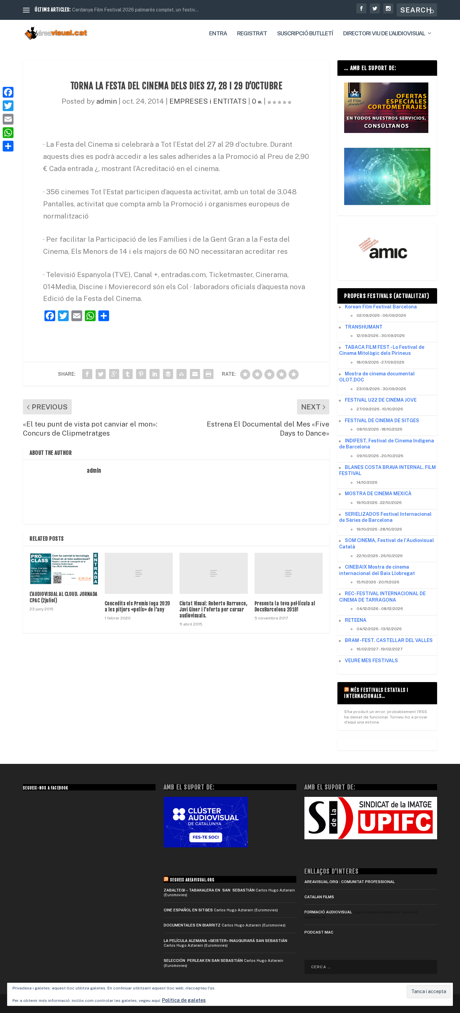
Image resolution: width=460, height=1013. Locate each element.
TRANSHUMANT (364, 327)
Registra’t (252, 34)
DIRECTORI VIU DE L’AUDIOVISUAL (384, 34)
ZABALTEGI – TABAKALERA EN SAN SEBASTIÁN (209, 890)
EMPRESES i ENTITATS (208, 101)
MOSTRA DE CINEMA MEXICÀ (378, 493)
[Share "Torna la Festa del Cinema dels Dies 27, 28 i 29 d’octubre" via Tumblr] (127, 374)
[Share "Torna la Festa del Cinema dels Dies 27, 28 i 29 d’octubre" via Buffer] (168, 374)
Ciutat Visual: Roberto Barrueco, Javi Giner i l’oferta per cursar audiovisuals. (213, 609)
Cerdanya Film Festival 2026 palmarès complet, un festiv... (135, 9)
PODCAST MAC (318, 932)
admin (106, 101)
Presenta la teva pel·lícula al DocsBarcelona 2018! (285, 606)
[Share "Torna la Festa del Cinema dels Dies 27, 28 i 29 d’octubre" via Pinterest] (141, 374)
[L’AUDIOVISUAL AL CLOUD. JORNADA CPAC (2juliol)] (64, 568)
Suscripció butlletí (305, 34)
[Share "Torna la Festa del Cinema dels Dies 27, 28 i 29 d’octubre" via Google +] (114, 374)
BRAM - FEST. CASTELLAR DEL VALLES (389, 640)
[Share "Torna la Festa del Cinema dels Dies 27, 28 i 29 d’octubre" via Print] (208, 374)
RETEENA (355, 620)
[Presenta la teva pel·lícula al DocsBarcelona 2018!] (289, 573)
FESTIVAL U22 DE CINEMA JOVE (381, 400)
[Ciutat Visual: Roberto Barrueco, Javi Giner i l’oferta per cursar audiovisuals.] (213, 573)
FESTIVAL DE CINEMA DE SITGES (382, 420)
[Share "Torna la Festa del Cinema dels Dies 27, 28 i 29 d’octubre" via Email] (195, 374)
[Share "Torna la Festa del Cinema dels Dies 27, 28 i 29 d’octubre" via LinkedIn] (154, 374)
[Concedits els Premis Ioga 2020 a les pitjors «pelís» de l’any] (139, 573)
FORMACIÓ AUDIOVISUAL (328, 912)
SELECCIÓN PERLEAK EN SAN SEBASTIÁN (203, 960)
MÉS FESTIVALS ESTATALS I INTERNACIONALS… (376, 693)
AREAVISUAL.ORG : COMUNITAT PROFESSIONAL (349, 882)
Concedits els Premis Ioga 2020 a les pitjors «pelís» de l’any (137, 606)
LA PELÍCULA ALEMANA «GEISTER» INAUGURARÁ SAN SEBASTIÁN (225, 941)
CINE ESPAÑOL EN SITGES (188, 910)
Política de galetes (184, 1000)
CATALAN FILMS (319, 897)
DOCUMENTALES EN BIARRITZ (192, 925)
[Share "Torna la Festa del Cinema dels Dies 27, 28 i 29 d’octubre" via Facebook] (87, 374)
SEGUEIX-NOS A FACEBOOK (45, 788)
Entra (218, 34)
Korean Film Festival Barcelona (381, 306)
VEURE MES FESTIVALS (371, 660)
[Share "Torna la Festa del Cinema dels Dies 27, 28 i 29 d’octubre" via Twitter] (100, 374)
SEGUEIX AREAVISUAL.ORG (192, 880)
